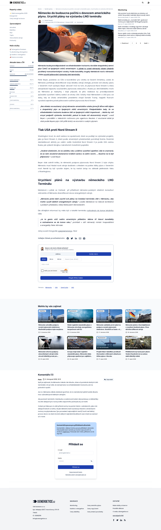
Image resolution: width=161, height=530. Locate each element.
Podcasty (13, 40)
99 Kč (51, 259)
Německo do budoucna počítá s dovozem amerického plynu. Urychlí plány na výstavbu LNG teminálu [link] (85, 9)
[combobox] (134, 10)
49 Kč (44, 259)
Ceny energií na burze (17, 18)
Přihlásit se (75, 467)
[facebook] (68, 238)
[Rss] (126, 520)
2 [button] (136, 43)
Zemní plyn (64, 287)
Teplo (12, 35)
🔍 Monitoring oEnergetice (18, 52)
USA (56, 287)
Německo (48, 287)
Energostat (13, 16)
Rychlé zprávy (49, 9)
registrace (66, 432)
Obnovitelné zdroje (16, 38)
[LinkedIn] (122, 520)
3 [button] (140, 43)
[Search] (143, 2)
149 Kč (59, 259)
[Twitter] (118, 520)
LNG (72, 287)
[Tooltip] (33, 62)
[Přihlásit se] (148, 2)
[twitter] (72, 238)
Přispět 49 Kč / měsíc (76, 278)
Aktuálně (13, 27)
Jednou (57, 254)
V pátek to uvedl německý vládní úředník (95, 68)
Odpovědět (109, 379)
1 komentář (80, 22)
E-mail (60, 450)
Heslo (60, 458)
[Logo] (17, 3)
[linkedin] (76, 238)
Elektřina (12, 30)
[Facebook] (114, 520)
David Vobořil (49, 20)
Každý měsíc (93, 254)
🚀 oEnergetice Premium (18, 49)
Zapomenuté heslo (75, 472)
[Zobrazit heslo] (91, 461)
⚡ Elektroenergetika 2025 (18, 13)
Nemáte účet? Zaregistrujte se (75, 475)
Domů (40, 9)
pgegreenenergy (65, 231)
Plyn (11, 33)
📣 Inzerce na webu (16, 57)
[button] (124, 43)
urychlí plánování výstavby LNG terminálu (62, 74)
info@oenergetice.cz (40, 518)
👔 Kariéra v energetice (17, 55)
